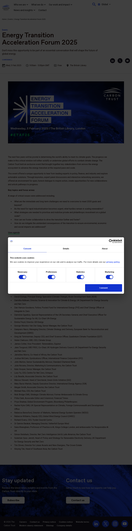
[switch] (51, 277)
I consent (103, 288)
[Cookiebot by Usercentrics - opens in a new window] (111, 241)
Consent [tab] (27, 249)
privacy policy (113, 262)
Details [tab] (66, 249)
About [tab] (105, 249)
